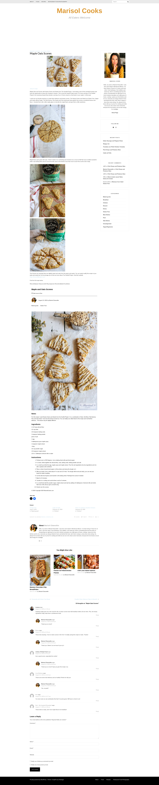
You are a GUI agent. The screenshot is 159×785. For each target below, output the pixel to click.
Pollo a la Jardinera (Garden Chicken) (85, 507)
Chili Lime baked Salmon (86, 570)
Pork (104, 217)
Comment (33, 723)
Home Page (115, 112)
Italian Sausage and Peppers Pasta (113, 140)
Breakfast (105, 199)
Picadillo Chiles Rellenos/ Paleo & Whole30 (86, 599)
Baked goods (35, 51)
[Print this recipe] (32, 293)
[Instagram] (116, 127)
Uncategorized (107, 223)
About (32, 1)
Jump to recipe (34, 88)
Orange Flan (33, 507)
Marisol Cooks (79, 10)
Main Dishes (106, 214)
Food (37, 1)
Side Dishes (106, 220)
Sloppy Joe (106, 143)
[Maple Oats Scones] (64, 86)
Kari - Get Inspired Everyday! (43, 705)
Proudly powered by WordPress (38, 779)
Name (32, 741)
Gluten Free (45, 51)
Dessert (105, 205)
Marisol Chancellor (54, 300)
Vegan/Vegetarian (108, 226)
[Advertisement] (79, 38)
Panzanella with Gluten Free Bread (41, 599)
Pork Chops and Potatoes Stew (112, 149)
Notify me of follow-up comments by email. (42, 761)
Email (31, 748)
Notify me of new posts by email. (39, 764)
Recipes (44, 1)
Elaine (37, 630)
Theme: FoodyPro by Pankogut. (55, 779)
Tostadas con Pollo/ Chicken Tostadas (114, 146)
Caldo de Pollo (56, 507)
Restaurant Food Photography (57, 1)
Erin (36, 694)
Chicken (105, 202)
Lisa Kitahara (39, 673)
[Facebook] (113, 127)
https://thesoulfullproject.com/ (37, 277)
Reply (97, 615)
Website (32, 754)
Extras (105, 208)
